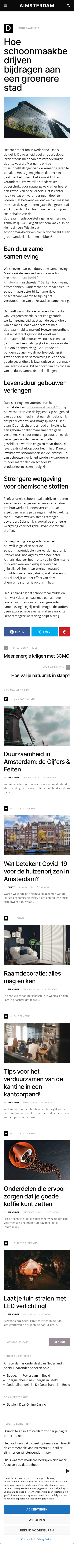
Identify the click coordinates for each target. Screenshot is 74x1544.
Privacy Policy (44, 1539)
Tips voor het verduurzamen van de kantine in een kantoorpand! (33, 1083)
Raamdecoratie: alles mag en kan (32, 977)
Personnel (13, 777)
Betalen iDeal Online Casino (26, 1404)
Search (59, 1341)
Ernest (12, 887)
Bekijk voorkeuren (37, 1530)
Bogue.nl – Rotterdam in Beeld (28, 1375)
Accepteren (36, 1509)
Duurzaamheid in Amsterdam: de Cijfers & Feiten (37, 761)
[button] (68, 1471)
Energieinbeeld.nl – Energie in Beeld (32, 1380)
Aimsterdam (37, 5)
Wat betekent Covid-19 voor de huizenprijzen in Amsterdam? (36, 871)
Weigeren (37, 1520)
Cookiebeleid (28, 1539)
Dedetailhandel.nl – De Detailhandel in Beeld (38, 1385)
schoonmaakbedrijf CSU (44, 407)
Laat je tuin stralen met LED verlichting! (35, 1302)
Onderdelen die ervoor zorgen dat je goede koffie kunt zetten (34, 1196)
